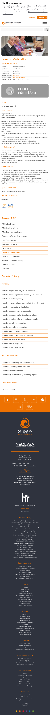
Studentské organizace (25, 632)
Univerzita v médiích (25, 701)
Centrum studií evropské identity (25, 555)
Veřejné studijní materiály (12, 260)
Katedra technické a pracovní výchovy (17, 335)
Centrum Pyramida (25, 570)
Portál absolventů (25, 643)
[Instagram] (16, 400)
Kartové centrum (25, 576)
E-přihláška (25, 587)
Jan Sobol (16, 75)
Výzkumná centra (10, 356)
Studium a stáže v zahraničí (25, 622)
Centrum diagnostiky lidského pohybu (18, 362)
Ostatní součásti (9, 383)
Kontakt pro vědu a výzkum (25, 665)
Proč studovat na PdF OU (25, 599)
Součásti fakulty (11, 276)
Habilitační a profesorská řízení (25, 663)
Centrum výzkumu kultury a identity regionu (20, 375)
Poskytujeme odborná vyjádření (25, 699)
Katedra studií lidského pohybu (15, 331)
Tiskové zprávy (25, 697)
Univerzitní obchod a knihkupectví (25, 568)
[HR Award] (25, 499)
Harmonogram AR (25, 620)
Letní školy (6, 248)
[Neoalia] (25, 445)
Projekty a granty (25, 660)
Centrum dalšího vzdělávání (13, 347)
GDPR (25, 673)
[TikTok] (34, 400)
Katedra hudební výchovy (12, 299)
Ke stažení (25, 703)
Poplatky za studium (25, 626)
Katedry (5, 284)
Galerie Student (8, 389)
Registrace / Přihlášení (25, 645)
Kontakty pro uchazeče (25, 605)
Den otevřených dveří (25, 601)
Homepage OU (25, 512)
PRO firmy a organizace (12, 232)
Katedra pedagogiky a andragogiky (17, 311)
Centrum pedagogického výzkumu (16, 366)
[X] (25, 400)
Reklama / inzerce (9, 244)
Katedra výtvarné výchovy (12, 343)
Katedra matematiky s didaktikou (15, 307)
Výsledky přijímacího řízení (25, 593)
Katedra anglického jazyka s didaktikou (18, 291)
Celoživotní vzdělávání (11, 256)
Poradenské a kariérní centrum (14, 236)
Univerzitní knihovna (25, 566)
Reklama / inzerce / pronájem (25, 686)
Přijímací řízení (25, 591)
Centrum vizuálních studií (12, 370)
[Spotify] (43, 400)
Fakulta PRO (9, 218)
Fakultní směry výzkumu (25, 659)
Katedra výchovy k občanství (13, 339)
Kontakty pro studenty (25, 634)
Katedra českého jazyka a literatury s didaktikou (22, 295)
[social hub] (29, 407)
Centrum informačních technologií (25, 574)
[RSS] (20, 407)
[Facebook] (7, 400)
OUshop (5, 269)
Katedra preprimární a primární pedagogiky (20, 319)
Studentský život (25, 603)
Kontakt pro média (25, 695)
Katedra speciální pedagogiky (14, 327)
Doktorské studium (25, 597)
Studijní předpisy (25, 630)
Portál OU (25, 614)
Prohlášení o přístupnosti (25, 676)
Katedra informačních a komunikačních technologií (23, 303)
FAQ (25, 648)
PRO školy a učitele (10, 228)
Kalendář (25, 705)
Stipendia (25, 624)
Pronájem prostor (9, 240)
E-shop (25, 678)
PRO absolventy (8, 224)
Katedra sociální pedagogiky (14, 323)
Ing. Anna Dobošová (19, 77)
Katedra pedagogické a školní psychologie (19, 315)
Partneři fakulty (8, 265)
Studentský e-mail (25, 616)
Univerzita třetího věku (11, 252)
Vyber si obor (25, 589)
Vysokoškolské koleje (25, 572)
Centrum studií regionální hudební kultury (25, 557)
